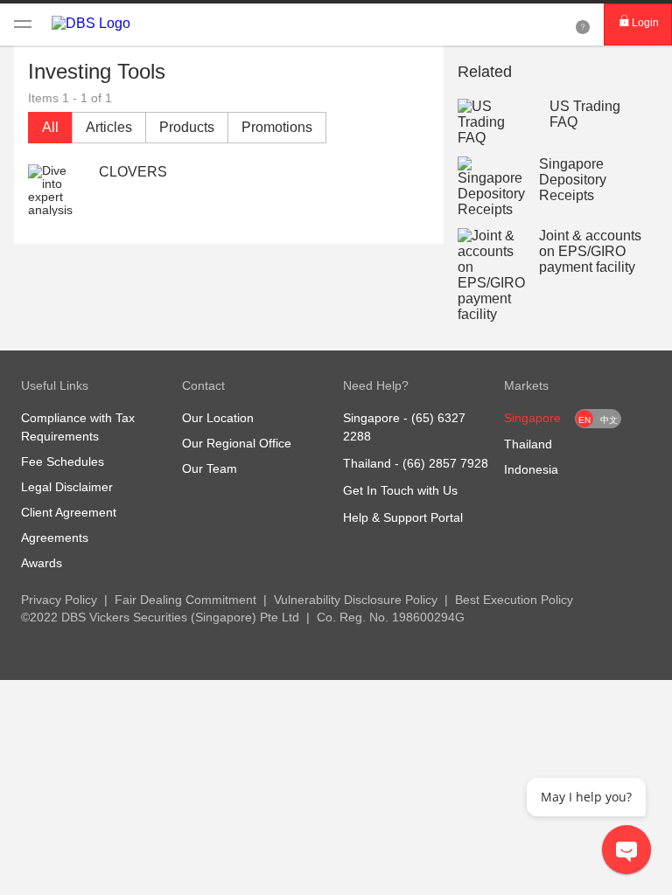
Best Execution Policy (514, 600)
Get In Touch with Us (400, 490)
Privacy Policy (59, 600)
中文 (609, 420)
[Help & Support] (583, 24)
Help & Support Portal (403, 517)
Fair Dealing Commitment (185, 600)
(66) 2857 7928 (445, 463)
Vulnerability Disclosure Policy (356, 600)
